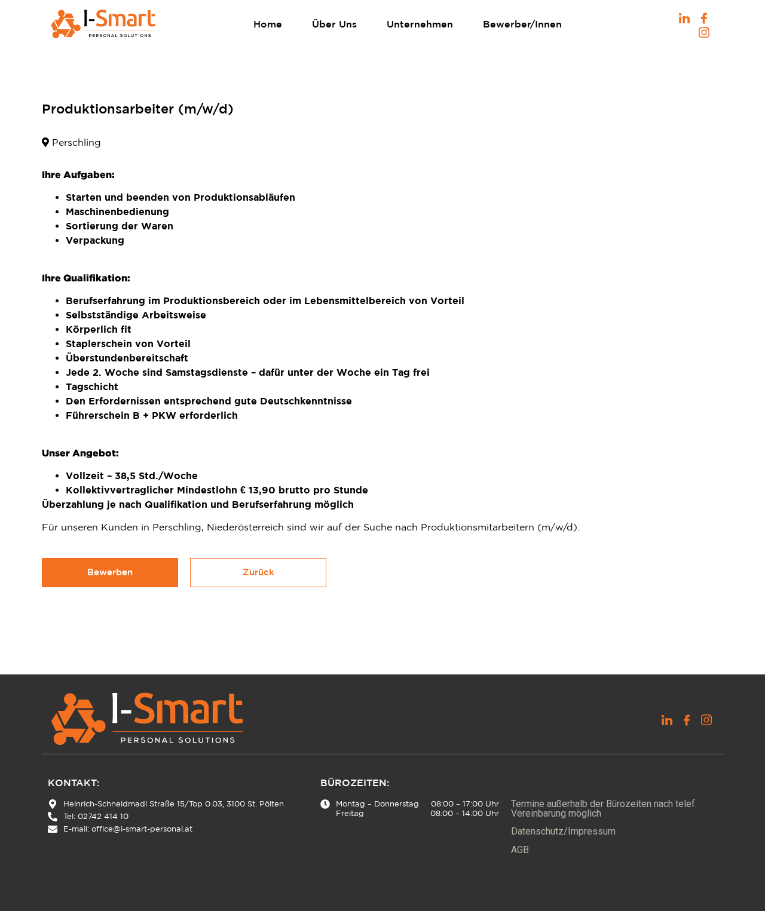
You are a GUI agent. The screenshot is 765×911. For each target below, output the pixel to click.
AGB (520, 849)
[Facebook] (704, 17)
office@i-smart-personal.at (141, 828)
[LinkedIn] (684, 17)
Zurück (258, 572)
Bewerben (110, 572)
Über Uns (334, 24)
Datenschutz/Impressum (563, 831)
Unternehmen (420, 24)
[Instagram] (704, 31)
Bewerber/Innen (522, 24)
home (267, 24)
